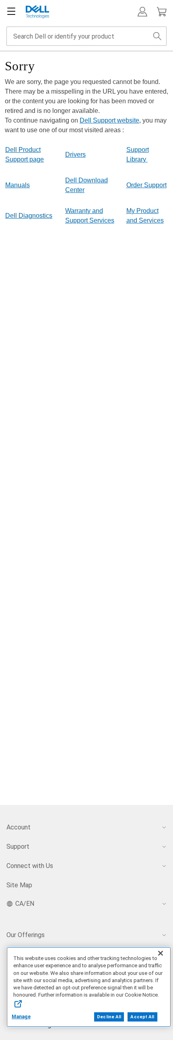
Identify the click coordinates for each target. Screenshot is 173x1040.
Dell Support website (109, 120)
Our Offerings (25, 935)
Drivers (75, 154)
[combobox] (86, 36)
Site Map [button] (19, 885)
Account (18, 827)
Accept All (142, 1017)
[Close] (160, 953)
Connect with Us (29, 866)
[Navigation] (11, 11)
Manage (21, 1017)
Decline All (109, 1017)
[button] (142, 11)
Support (17, 846)
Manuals (17, 185)
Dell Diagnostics (28, 215)
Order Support (146, 185)
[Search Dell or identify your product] (157, 36)
